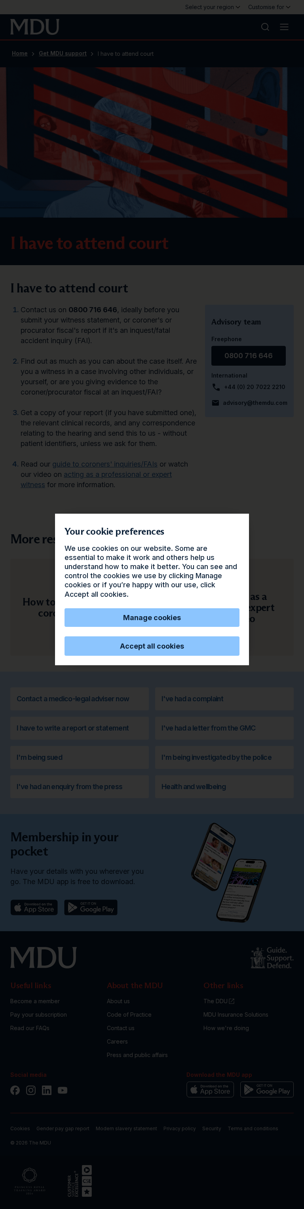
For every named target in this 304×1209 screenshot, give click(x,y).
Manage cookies (152, 617)
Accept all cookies (152, 646)
